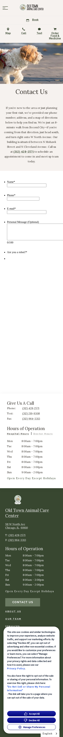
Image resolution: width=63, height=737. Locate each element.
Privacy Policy (16, 668)
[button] (5, 8)
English (47, 733)
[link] (31, 7)
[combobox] (50, 733)
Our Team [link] (13, 619)
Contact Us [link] (22, 602)
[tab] (19, 434)
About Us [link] (13, 611)
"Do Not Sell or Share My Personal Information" (28, 688)
